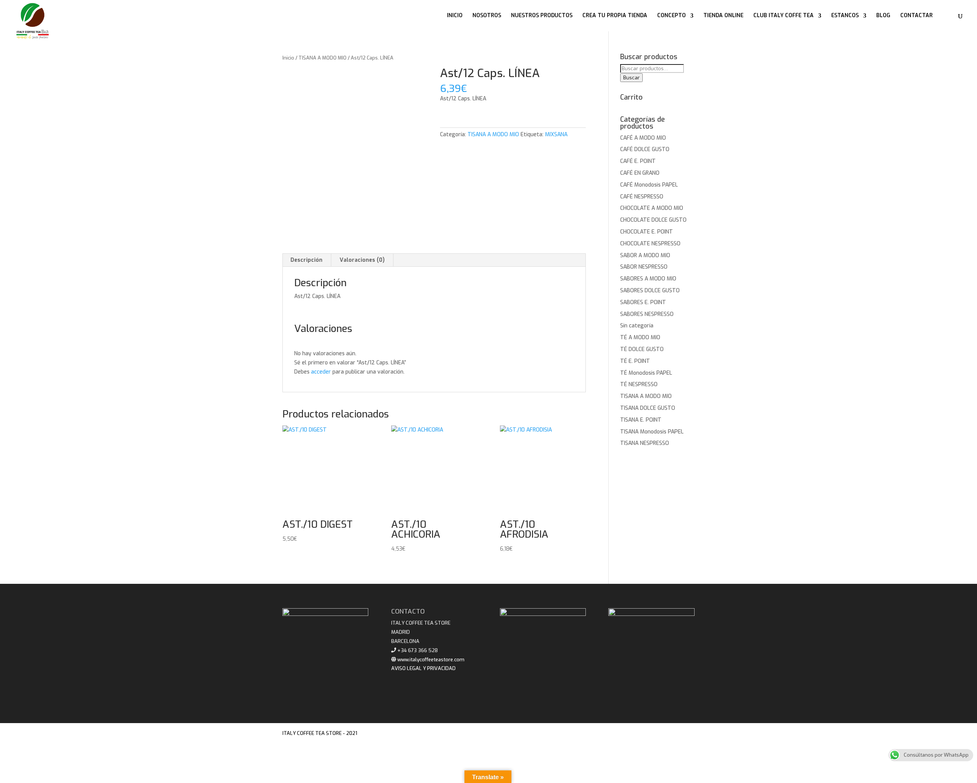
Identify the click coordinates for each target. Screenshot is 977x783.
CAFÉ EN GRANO (639, 173)
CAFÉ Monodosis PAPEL (649, 184)
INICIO (455, 16)
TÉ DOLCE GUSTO (642, 349)
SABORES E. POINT (643, 302)
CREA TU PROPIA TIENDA (614, 16)
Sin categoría (636, 325)
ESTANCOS (845, 16)
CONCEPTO (671, 16)
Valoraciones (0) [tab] (362, 260)
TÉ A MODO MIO (640, 337)
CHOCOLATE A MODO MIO (651, 208)
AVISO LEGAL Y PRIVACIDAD (423, 668)
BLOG (883, 16)
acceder (321, 371)
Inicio (288, 58)
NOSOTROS (486, 16)
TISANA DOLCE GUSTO (647, 408)
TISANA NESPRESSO (644, 443)
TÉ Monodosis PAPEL (646, 373)
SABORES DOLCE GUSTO (650, 290)
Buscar (631, 77)
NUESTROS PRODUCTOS (541, 16)
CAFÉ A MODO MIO (643, 138)
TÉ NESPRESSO (639, 384)
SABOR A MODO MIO (645, 255)
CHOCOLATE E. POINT (646, 231)
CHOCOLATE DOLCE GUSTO (653, 220)
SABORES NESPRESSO (647, 314)
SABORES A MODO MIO (648, 278)
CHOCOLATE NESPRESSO (650, 243)
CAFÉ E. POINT (638, 161)
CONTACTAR (916, 16)
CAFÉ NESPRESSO (641, 196)
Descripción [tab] (306, 260)
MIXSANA (556, 134)
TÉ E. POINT (635, 361)
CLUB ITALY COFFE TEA (783, 16)
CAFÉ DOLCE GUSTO (644, 149)
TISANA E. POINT (640, 420)
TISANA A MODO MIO (322, 58)
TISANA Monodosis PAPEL (652, 431)
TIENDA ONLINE (723, 16)
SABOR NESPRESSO (643, 267)
